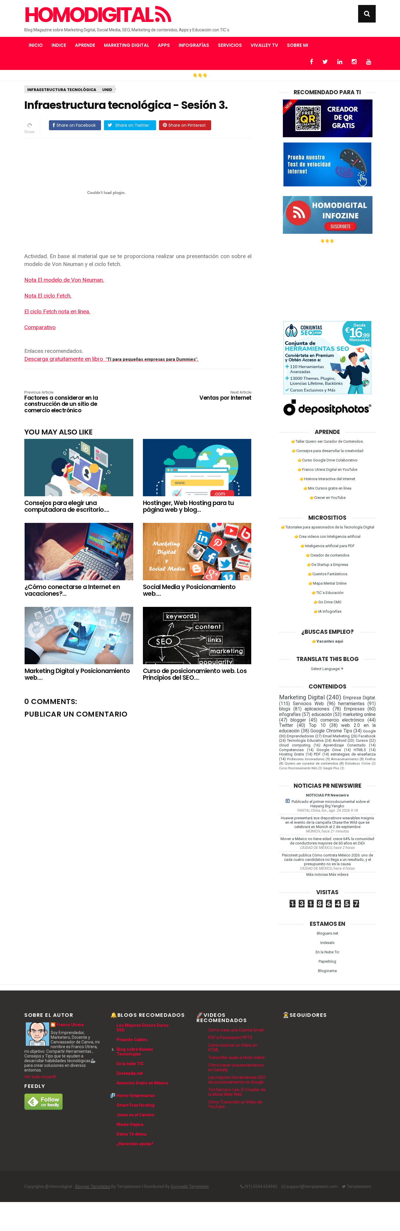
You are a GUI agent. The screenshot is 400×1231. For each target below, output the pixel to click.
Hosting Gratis (291, 754)
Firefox (370, 759)
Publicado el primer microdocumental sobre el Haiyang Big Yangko (331, 803)
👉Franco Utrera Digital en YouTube (327, 469)
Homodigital (89, 15)
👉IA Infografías (327, 611)
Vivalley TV (264, 45)
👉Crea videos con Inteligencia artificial (327, 536)
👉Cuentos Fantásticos (327, 574)
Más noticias (317, 874)
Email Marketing (336, 736)
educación (322, 714)
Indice (59, 45)
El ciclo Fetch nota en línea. (57, 311)
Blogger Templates (92, 1186)
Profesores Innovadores (305, 759)
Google (369, 731)
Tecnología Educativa (305, 740)
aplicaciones (317, 709)
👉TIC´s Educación (327, 592)
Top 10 (317, 725)
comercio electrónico (342, 720)
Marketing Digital (126, 45)
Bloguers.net (327, 933)
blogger (298, 720)
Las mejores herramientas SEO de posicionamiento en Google (237, 1079)
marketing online (359, 714)
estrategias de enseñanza (353, 754)
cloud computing (294, 745)
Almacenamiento (344, 759)
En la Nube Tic (327, 952)
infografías (290, 714)
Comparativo (40, 327)
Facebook (367, 736)
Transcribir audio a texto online (236, 1057)
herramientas (351, 703)
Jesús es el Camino (135, 1114)
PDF (317, 754)
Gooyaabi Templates (190, 1186)
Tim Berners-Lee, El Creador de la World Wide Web (237, 1092)
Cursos (362, 740)
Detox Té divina (131, 1134)
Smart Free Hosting (136, 1105)
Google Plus (331, 768)
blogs (284, 709)
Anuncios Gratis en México (142, 1083)
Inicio (36, 45)
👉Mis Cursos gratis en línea (327, 488)
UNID (107, 89)
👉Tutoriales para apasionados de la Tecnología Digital (327, 527)
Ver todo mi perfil (40, 1076)
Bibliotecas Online (357, 763)
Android (339, 740)
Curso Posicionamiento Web (298, 768)
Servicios (230, 45)
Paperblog (327, 961)
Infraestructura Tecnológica (61, 89)
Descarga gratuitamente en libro (111, 359)
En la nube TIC (130, 1063)
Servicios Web (308, 703)
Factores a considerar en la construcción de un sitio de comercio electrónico (61, 402)
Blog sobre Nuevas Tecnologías (135, 1051)
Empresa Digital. (359, 698)
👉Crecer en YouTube (328, 497)
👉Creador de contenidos (327, 555)
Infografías (194, 45)
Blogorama (327, 971)
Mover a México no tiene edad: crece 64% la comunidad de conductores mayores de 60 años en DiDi (327, 841)
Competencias (291, 750)
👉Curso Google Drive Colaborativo (328, 460)
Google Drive (329, 750)
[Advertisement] (327, 280)
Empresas (354, 709)
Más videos (338, 874)
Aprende (85, 45)
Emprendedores (300, 736)
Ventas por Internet (225, 396)
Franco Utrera (70, 1024)
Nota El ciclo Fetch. (47, 295)
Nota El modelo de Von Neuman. (64, 280)
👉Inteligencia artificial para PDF (327, 546)
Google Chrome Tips (331, 731)
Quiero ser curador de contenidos (311, 763)
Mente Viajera (130, 1124)
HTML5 (360, 750)
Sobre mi (297, 45)
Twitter (286, 725)
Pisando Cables (132, 1039)
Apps (164, 45)
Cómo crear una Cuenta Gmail (236, 1030)
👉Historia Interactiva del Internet (327, 479)
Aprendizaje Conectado (344, 745)
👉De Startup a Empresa (327, 564)
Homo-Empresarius (136, 1095)
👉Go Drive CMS (327, 602)
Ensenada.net (130, 1073)
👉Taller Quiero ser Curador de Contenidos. (327, 441)
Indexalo (327, 942)
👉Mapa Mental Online (327, 583)
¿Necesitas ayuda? (135, 1143)
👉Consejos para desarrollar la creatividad (327, 451)
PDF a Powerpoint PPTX (230, 1037)
